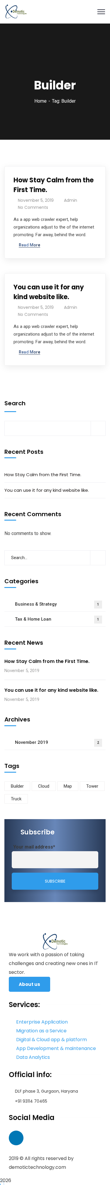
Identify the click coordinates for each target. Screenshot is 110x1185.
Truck (16, 798)
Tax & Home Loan (57, 619)
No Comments (33, 207)
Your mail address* (34, 847)
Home (40, 101)
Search (15, 403)
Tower (92, 786)
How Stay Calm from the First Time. (53, 185)
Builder (17, 786)
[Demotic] (15, 11)
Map (68, 786)
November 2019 (57, 742)
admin (70, 200)
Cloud (43, 786)
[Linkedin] (16, 1138)
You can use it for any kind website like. (48, 292)
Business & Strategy (57, 604)
